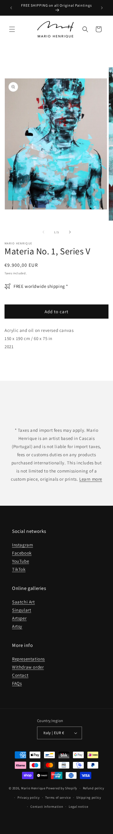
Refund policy (93, 788)
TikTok (19, 569)
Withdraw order (28, 667)
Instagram (22, 545)
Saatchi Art (23, 602)
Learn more (90, 479)
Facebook (22, 553)
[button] (12, 29)
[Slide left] (43, 232)
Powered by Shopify (61, 788)
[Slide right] (70, 232)
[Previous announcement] (11, 7)
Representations (28, 659)
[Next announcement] (101, 7)
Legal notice (78, 806)
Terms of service (58, 797)
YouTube (20, 561)
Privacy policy (28, 797)
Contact (20, 675)
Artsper (19, 618)
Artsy (17, 626)
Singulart (21, 610)
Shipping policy (88, 797)
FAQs (17, 683)
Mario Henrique (33, 788)
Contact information (46, 806)
